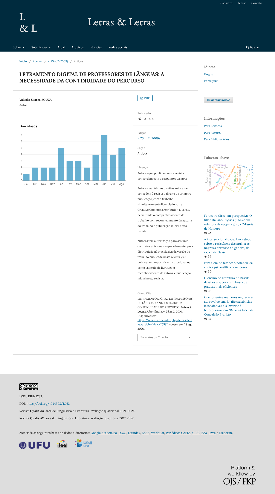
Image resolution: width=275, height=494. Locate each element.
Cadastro (226, 3)
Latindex (134, 433)
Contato (256, 3)
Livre (212, 433)
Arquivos (78, 47)
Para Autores (212, 132)
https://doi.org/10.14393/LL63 (48, 404)
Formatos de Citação (154, 337)
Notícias (96, 47)
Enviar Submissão (218, 100)
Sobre (17, 47)
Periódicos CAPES (178, 433)
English (209, 74)
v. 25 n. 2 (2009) (58, 61)
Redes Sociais (117, 47)
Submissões (39, 47)
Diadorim (225, 433)
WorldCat (157, 433)
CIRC (196, 433)
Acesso (241, 3)
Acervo (37, 61)
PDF (147, 98)
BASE (145, 433)
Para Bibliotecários (216, 139)
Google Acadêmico (104, 433)
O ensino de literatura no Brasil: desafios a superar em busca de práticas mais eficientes (226, 282)
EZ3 (204, 433)
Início (23, 61)
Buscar (254, 47)
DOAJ (122, 433)
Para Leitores (213, 126)
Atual (61, 47)
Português (211, 81)
